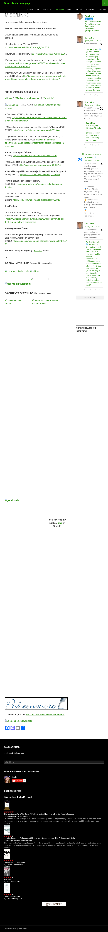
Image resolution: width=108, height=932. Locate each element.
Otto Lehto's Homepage (17, 3)
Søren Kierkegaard (14, 899)
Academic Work (33, 9)
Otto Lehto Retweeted (93, 154)
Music (69, 9)
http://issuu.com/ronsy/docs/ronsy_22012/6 (40, 174)
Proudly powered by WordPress (15, 929)
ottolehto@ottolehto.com (14, 753)
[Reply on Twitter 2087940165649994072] (86, 144)
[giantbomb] (47, 501)
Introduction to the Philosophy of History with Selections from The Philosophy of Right (39, 838)
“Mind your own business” (27, 98)
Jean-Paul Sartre (13, 882)
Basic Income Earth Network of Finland (45, 714)
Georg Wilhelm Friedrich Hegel (19, 840)
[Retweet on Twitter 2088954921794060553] (90, 94)
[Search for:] (54, 762)
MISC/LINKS (60, 9)
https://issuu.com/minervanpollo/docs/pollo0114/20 (36, 200)
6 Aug (97, 160)
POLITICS (79, 9)
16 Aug (98, 41)
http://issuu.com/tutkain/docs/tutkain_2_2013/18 (27, 47)
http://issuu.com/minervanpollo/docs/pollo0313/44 (36, 130)
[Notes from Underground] (7, 853)
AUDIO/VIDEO (47, 9)
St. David (38, 250)
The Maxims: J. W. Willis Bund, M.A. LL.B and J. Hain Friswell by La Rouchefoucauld (39, 814)
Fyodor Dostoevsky (14, 865)
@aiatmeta (88, 160)
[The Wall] (7, 870)
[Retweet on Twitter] (83, 154)
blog (60, 523)
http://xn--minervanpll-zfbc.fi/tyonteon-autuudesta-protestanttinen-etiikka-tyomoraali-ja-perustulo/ (34, 143)
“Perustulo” (48, 98)
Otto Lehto (89, 38)
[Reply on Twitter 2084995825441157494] (86, 289)
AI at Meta (89, 158)
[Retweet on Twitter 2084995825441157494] (90, 289)
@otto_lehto (89, 41)
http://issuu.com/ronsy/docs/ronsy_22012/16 (40, 165)
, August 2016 (48, 54)
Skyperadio (90, 9)
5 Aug (98, 226)
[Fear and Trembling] (7, 888)
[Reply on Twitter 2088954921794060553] (86, 94)
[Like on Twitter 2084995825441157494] (95, 289)
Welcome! (102, 9)
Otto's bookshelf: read (18, 797)
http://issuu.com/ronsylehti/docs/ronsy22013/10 (35, 155)
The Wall (7, 879)
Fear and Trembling (12, 896)
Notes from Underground (14, 862)
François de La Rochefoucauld (19, 816)
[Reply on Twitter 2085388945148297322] (86, 213)
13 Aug (98, 105)
